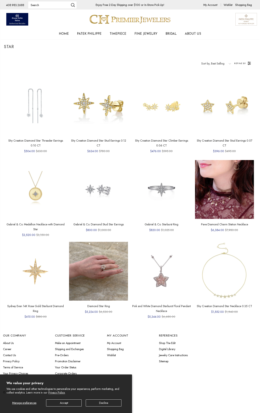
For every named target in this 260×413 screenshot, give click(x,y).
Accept (64, 403)
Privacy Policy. (56, 392)
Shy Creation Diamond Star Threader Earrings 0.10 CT (35, 143)
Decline (103, 403)
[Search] (73, 5)
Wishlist (228, 5)
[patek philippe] (246, 19)
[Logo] (130, 19)
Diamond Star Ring (98, 306)
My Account (210, 5)
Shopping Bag (243, 5)
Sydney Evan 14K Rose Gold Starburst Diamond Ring (35, 308)
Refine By (240, 63)
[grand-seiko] (17, 19)
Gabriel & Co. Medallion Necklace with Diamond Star (35, 226)
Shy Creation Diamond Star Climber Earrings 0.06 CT (161, 143)
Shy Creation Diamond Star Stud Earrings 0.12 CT (98, 143)
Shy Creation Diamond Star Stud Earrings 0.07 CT (224, 143)
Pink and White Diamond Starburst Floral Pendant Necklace (161, 308)
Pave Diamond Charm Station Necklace (224, 224)
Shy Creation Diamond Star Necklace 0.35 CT (224, 306)
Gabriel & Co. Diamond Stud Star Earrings (98, 224)
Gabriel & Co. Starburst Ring (161, 224)
